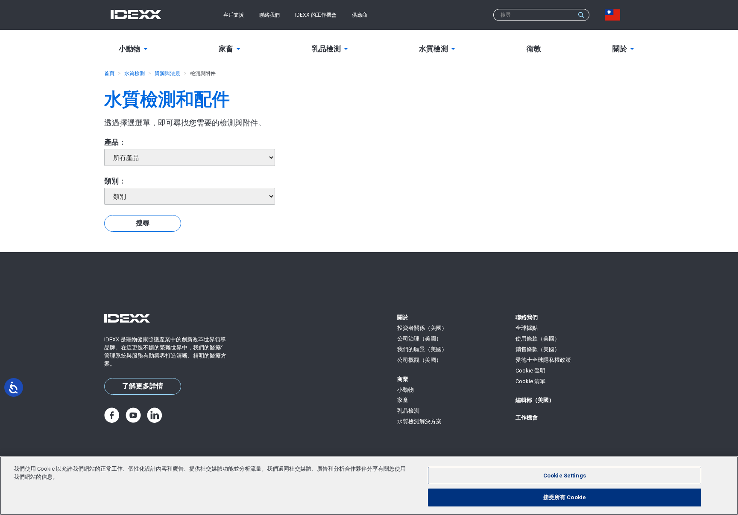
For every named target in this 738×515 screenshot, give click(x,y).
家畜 (402, 400)
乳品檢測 (408, 410)
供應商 (359, 15)
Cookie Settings (564, 475)
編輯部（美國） (534, 400)
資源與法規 (167, 73)
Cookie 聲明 (530, 370)
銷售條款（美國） (537, 349)
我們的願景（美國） (422, 349)
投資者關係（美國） (422, 328)
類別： (115, 181)
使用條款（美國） (537, 338)
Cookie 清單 (530, 381)
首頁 (109, 73)
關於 (402, 317)
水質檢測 (134, 73)
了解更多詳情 (142, 386)
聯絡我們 (269, 15)
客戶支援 (233, 15)
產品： (115, 142)
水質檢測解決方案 (419, 421)
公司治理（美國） (419, 338)
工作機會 (526, 417)
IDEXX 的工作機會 (316, 15)
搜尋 (142, 223)
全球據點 (526, 328)
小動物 (405, 390)
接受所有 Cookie (564, 497)
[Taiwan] (614, 15)
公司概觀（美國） (419, 360)
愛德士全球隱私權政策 (543, 360)
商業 (402, 379)
